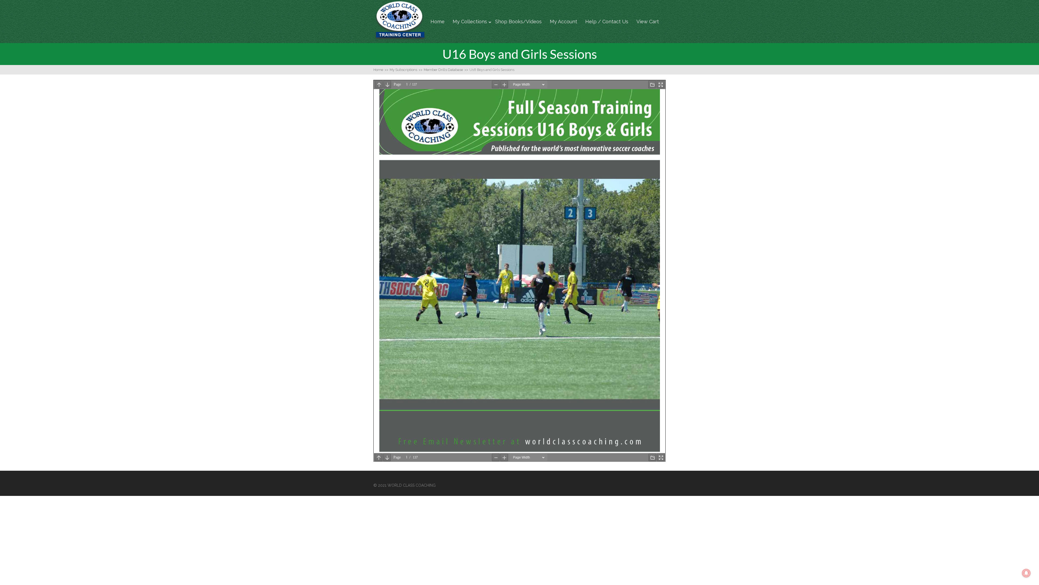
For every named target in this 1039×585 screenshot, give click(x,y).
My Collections (470, 21)
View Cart (647, 21)
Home (437, 21)
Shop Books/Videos (518, 21)
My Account (563, 21)
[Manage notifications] (1026, 573)
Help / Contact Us (606, 21)
